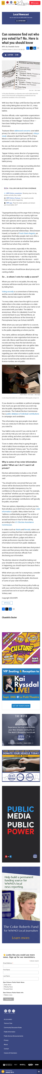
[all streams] (39, 1071)
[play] (3, 1072)
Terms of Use (8, 1023)
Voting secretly (8, 292)
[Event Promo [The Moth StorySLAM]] (21, 730)
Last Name (6, 976)
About (6, 1044)
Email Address (8, 963)
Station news (8, 995)
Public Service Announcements (13, 1036)
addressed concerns (22, 131)
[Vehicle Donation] (21, 766)
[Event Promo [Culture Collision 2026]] (21, 648)
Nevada (27, 529)
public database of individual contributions (22, 414)
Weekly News (8, 987)
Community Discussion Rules (13, 1027)
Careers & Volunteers (10, 1053)
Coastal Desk (8, 989)
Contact (6, 1049)
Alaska (18, 529)
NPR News (7, 603)
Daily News (7, 984)
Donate (35, 3)
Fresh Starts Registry (27, 233)
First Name (6, 969)
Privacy (6, 1040)
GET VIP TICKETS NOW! (21, 706)
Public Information (9, 1032)
